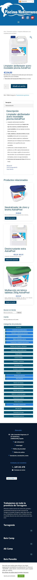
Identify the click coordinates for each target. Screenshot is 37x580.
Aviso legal (19, 445)
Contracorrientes (18, 357)
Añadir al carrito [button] (10, 218)
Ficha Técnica (10, 169)
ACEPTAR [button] (21, 576)
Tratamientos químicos (12, 31)
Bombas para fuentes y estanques (19, 346)
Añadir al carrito (19, 86)
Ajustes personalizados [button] (9, 576)
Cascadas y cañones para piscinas (19, 333)
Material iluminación (18, 386)
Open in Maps (10, 478)
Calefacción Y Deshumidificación (18, 350)
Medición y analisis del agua (18, 394)
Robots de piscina (18, 401)
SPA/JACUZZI (18, 408)
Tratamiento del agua (18, 412)
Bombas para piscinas (19, 375)
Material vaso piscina (18, 390)
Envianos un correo (19, 470)
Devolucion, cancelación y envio (19, 455)
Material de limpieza (18, 382)
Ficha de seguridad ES (12, 167)
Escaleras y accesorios (18, 369)
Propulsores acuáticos (18, 398)
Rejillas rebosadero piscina (19, 339)
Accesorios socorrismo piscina (19, 330)
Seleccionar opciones (12, 259)
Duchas (19, 336)
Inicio (5, 31)
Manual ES (9, 165)
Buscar (19, 312)
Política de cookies (19, 452)
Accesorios (18, 327)
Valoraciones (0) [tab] (9, 105)
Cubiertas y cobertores (18, 361)
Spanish (24, 1)
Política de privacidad (19, 449)
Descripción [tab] (8, 102)
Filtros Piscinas (19, 378)
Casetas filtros (18, 354)
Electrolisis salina (18, 365)
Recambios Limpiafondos (20, 404)
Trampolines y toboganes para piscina (19, 342)
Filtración (18, 373)
